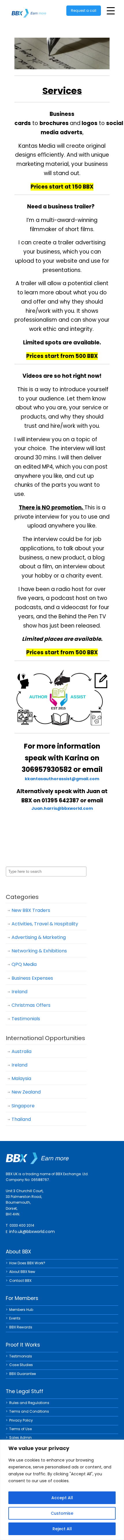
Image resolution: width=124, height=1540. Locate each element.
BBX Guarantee (22, 1373)
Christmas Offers (31, 1005)
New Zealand (26, 1092)
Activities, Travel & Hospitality (45, 923)
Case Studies (21, 1364)
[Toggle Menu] (110, 11)
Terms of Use (20, 1428)
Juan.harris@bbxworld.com (62, 808)
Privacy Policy (21, 1420)
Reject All (62, 1529)
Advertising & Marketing (39, 937)
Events (14, 1318)
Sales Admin (20, 1437)
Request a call (83, 10)
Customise (62, 1513)
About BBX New (22, 1271)
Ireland (19, 991)
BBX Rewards (20, 1327)
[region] (62, 1490)
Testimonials (26, 1018)
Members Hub (21, 1309)
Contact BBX (20, 1280)
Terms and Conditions (29, 1411)
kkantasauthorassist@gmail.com (62, 779)
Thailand (21, 1119)
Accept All (62, 1498)
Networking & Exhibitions (39, 951)
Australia (21, 1051)
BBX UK (29, 10)
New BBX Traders (31, 910)
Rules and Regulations (29, 1402)
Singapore (23, 1105)
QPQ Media (24, 964)
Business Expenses (32, 978)
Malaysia (21, 1078)
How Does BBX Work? (27, 1263)
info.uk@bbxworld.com (32, 1231)
